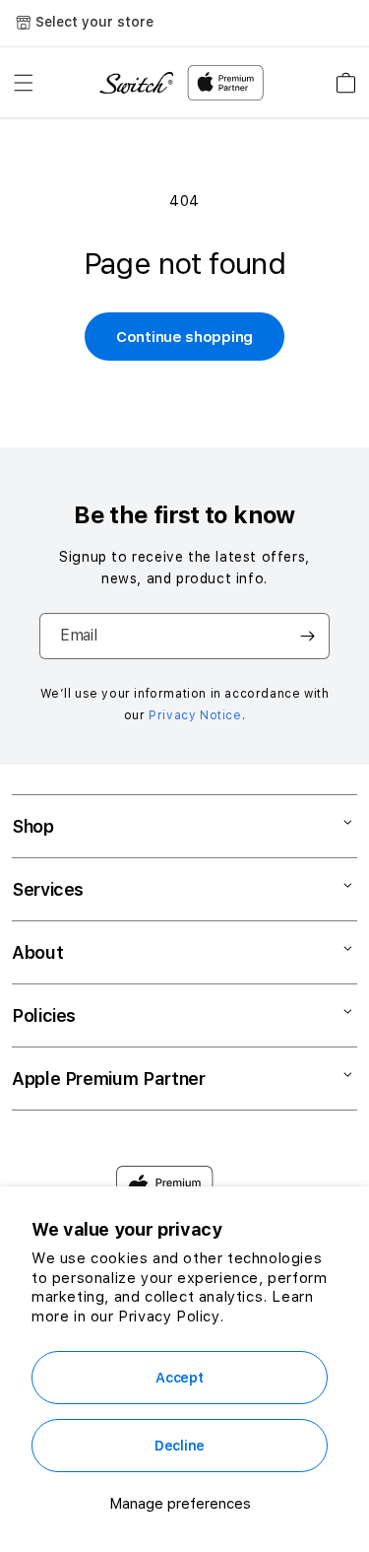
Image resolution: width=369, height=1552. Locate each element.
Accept (179, 1377)
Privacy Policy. (170, 1316)
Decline (179, 1445)
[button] (23, 82)
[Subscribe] (307, 636)
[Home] (136, 83)
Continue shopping (184, 337)
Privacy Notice (195, 715)
